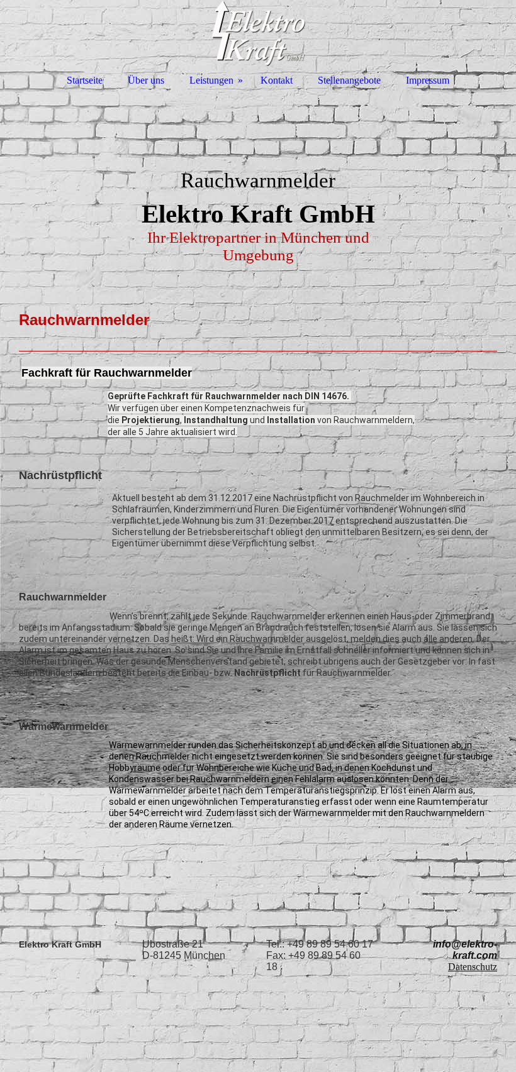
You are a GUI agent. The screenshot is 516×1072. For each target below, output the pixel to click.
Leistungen (211, 80)
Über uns (146, 80)
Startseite (85, 80)
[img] (258, 188)
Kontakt (277, 80)
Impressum (427, 80)
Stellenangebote (349, 80)
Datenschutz (472, 966)
